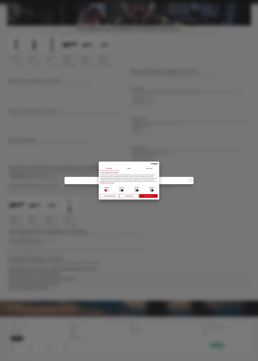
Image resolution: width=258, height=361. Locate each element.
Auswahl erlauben (129, 196)
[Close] (190, 180)
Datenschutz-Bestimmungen (107, 183)
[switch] (121, 190)
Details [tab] (129, 168)
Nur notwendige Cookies (109, 196)
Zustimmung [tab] (109, 168)
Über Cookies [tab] (149, 168)
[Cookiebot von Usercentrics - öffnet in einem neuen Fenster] (152, 164)
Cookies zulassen (148, 196)
